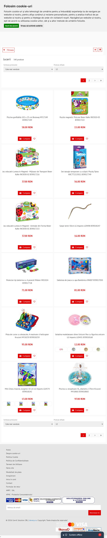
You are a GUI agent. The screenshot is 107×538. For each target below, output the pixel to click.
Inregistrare (10, 476)
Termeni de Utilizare (14, 464)
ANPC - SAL (10, 490)
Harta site (10, 468)
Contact (9, 483)
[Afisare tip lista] (100, 50)
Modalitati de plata (13, 472)
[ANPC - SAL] (45, 500)
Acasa (8, 450)
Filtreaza (10, 50)
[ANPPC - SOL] (78, 500)
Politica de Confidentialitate (17, 460)
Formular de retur (13, 487)
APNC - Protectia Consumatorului (19, 494)
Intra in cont (11, 479)
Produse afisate (59, 65)
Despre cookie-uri (13, 453)
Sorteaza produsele (10, 65)
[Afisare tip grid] (95, 50)
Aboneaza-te (95, 513)
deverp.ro (33, 520)
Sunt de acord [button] (11, 26)
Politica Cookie (12, 457)
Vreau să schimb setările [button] (32, 26)
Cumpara (26, 138)
